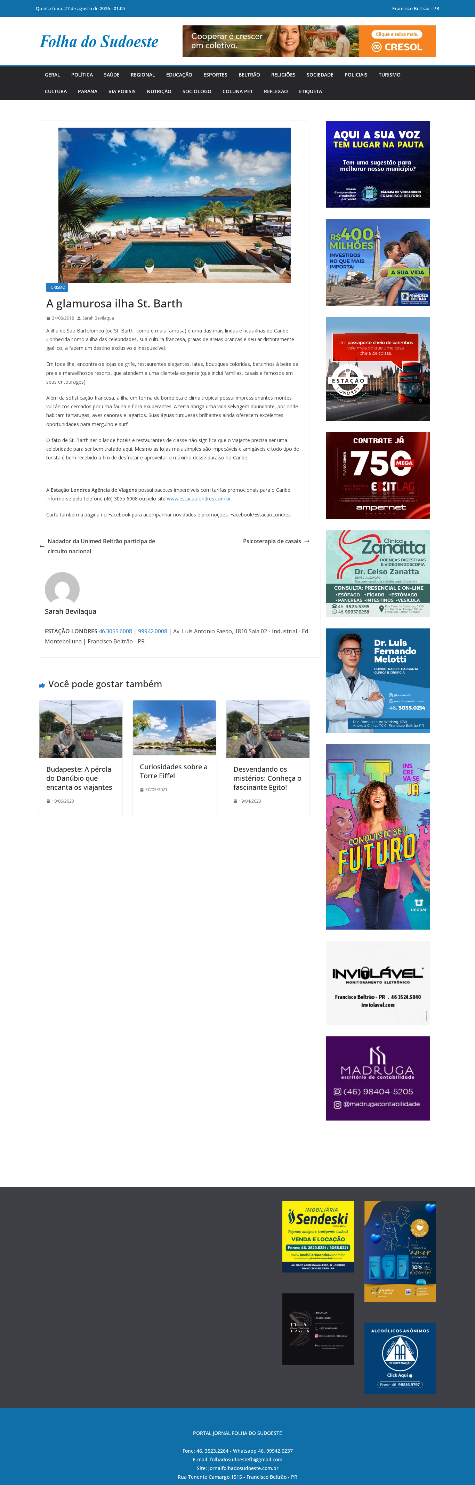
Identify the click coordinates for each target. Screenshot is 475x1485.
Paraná (87, 91)
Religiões (283, 74)
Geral (52, 74)
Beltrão (249, 74)
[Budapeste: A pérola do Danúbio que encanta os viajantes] (80, 705)
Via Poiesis (122, 91)
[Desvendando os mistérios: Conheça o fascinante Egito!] (267, 705)
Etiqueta (310, 91)
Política (82, 74)
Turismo (390, 74)
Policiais (356, 74)
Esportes (215, 74)
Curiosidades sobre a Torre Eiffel (174, 771)
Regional (143, 74)
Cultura (56, 91)
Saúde (112, 74)
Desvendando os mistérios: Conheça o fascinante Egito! (267, 778)
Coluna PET (238, 91)
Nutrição (159, 91)
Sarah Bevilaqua (98, 318)
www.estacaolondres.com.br (199, 498)
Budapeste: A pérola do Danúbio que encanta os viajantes (79, 778)
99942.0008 (152, 631)
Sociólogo (197, 91)
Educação (179, 74)
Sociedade (320, 74)
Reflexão (276, 91)
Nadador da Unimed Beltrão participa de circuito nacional (101, 546)
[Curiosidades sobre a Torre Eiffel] (174, 705)
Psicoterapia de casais (272, 541)
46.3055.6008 (115, 631)
